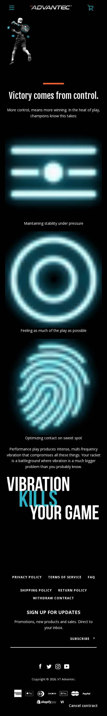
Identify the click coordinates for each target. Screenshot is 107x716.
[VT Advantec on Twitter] (49, 665)
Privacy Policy (27, 577)
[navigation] (11, 7)
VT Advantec (66, 679)
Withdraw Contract (53, 598)
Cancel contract (83, 705)
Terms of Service (65, 577)
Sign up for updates (53, 612)
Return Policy (72, 590)
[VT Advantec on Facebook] (40, 665)
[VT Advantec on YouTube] (66, 665)
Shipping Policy (36, 590)
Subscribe (80, 639)
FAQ (91, 577)
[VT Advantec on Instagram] (58, 665)
